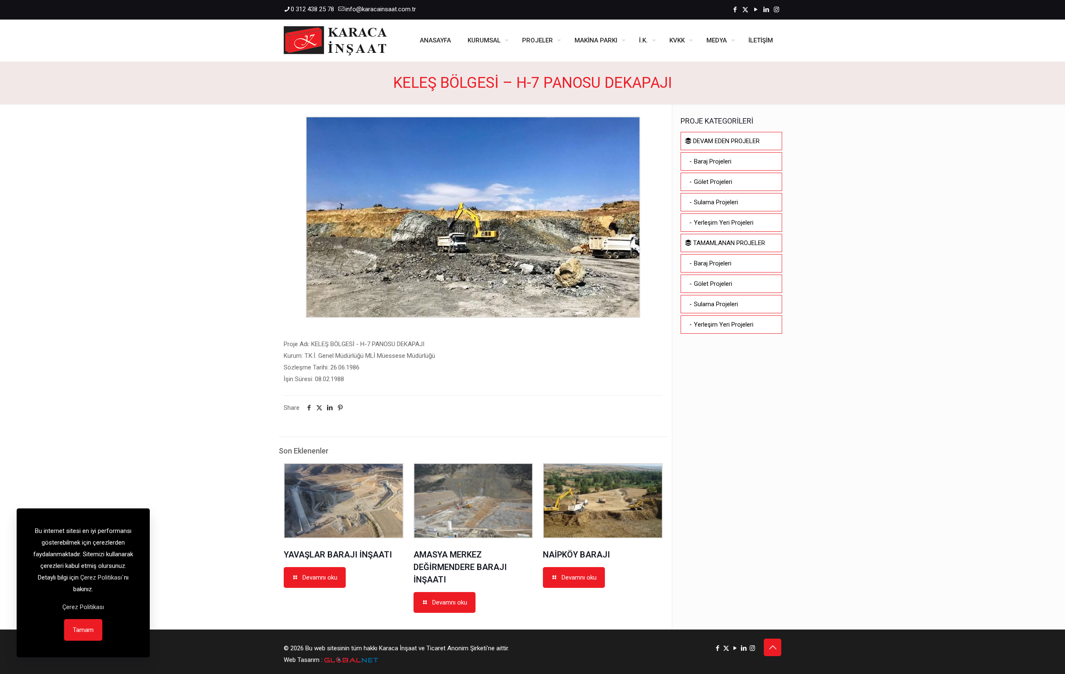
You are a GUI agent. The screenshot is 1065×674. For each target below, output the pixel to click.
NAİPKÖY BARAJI (576, 555)
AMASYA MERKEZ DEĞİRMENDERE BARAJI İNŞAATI (460, 567)
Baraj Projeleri (712, 161)
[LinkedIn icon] (766, 9)
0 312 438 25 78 (312, 9)
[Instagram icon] (776, 9)
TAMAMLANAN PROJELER (728, 243)
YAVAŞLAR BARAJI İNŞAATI (338, 555)
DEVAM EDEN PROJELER (725, 141)
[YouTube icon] (756, 9)
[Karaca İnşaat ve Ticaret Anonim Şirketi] (335, 40)
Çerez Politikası (101, 577)
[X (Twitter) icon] (745, 9)
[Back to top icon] (772, 647)
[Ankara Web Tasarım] (351, 660)
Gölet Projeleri (713, 182)
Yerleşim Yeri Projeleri (723, 222)
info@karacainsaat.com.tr (380, 9)
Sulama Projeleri (716, 202)
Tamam (83, 630)
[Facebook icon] (735, 9)
